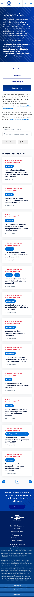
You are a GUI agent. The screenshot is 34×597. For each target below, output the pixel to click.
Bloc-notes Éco (17, 88)
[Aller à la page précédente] (3, 481)
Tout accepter (17, 585)
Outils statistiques (17, 82)
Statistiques (17, 75)
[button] (31, 3)
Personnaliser (17, 594)
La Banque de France (17, 531)
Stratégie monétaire (17, 538)
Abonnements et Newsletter (19, 119)
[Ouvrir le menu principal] (2, 3)
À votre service (17, 535)
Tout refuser (17, 589)
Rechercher (6, 127)
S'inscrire (17, 507)
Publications (17, 69)
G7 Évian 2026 (17, 529)
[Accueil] (17, 518)
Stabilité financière (17, 541)
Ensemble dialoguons (17, 526)
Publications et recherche (17, 544)
